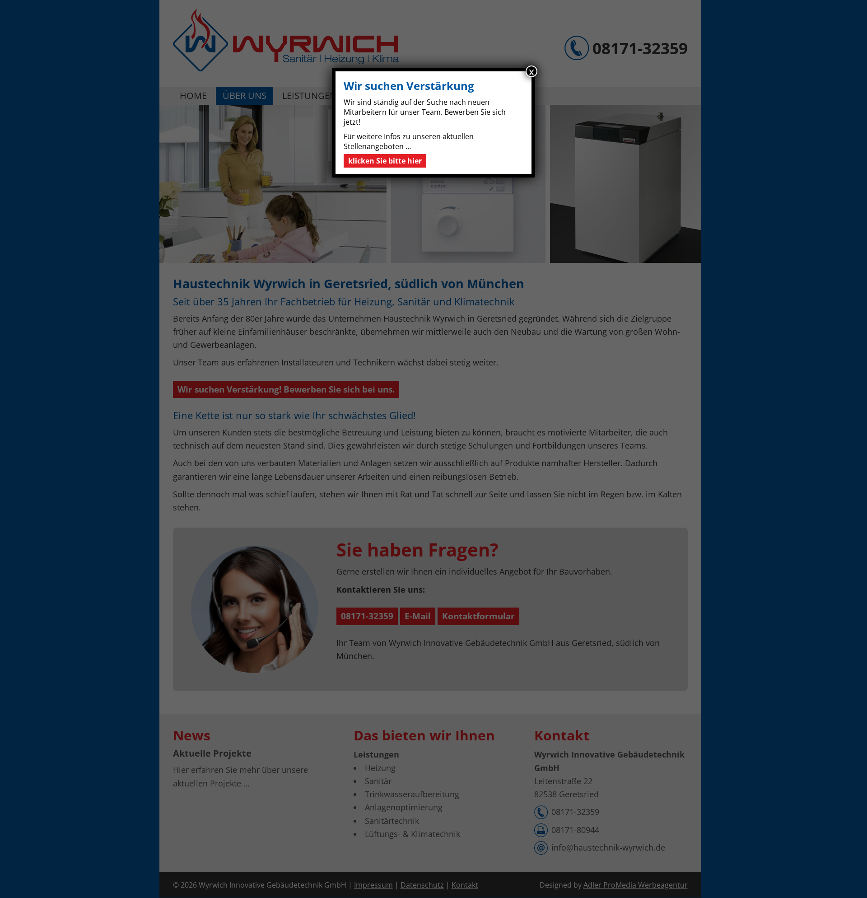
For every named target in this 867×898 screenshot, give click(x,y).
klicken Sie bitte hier (385, 161)
